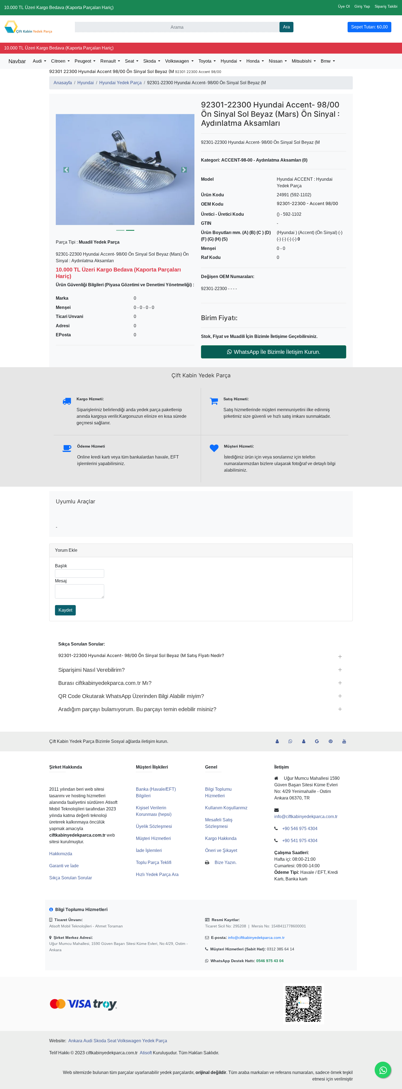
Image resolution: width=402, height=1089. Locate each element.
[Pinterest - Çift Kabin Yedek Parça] (333, 741)
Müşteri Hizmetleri (153, 838)
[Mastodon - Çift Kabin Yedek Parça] (306, 741)
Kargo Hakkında (221, 838)
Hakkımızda (60, 854)
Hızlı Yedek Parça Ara (157, 874)
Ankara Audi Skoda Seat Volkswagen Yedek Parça (117, 1041)
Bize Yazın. (226, 862)
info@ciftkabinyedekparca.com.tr (256, 937)
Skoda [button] (150, 61)
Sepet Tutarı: (369, 27)
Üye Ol (344, 6)
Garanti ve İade (64, 866)
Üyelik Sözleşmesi (154, 826)
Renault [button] (108, 61)
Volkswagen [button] (177, 61)
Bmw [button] (326, 61)
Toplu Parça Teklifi (153, 862)
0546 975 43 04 (270, 961)
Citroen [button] (58, 61)
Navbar (17, 61)
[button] (125, 169)
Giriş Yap (362, 6)
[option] (125, 169)
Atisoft (146, 1053)
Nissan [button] (276, 61)
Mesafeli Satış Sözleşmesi (218, 823)
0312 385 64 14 (280, 949)
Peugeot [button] (83, 61)
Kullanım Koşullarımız (226, 808)
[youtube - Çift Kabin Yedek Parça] (346, 741)
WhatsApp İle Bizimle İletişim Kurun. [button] (277, 352)
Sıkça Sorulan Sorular (70, 878)
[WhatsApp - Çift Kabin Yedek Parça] (292, 741)
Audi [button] (38, 61)
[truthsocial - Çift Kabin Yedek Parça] (279, 741)
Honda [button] (253, 61)
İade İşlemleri (149, 850)
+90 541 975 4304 (299, 840)
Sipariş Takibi (386, 6)
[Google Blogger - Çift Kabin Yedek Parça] (319, 741)
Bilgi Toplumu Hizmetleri (218, 792)
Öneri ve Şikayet (221, 850)
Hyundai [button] (229, 61)
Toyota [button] (205, 61)
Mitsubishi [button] (302, 61)
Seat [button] (130, 61)
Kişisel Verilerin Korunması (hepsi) (153, 811)
